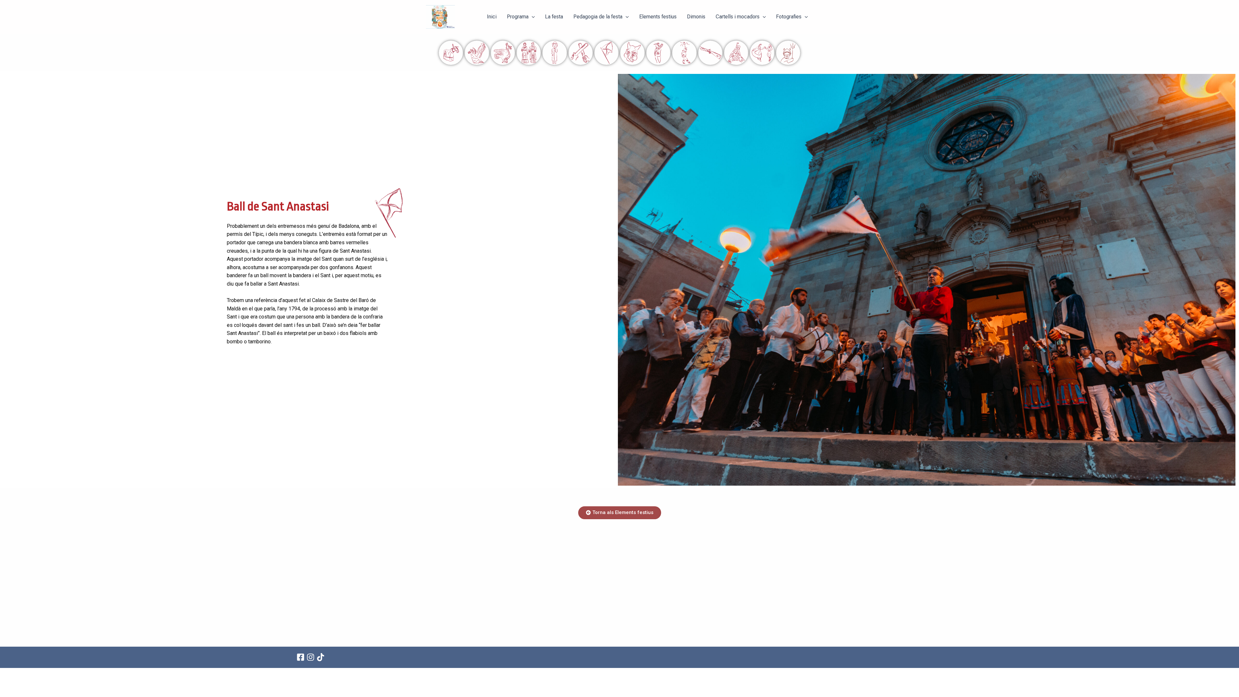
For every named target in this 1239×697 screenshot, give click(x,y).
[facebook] (302, 657)
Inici (492, 17)
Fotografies (788, 17)
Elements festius (658, 17)
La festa (554, 17)
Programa (518, 17)
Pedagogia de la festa (597, 17)
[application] (532, 17)
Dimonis (696, 17)
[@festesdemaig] (322, 657)
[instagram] (312, 657)
